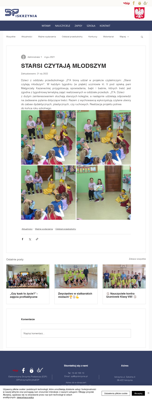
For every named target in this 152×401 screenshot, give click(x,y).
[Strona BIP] (15, 370)
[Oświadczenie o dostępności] (145, 3)
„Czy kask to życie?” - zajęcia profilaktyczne (24, 295)
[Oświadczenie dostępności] (39, 370)
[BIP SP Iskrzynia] (126, 3)
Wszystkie (10, 36)
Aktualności (26, 36)
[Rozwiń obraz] (48, 137)
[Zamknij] (148, 393)
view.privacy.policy (25, 397)
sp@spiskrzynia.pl (79, 376)
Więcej (123, 36)
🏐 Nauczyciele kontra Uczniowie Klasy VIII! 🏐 (121, 295)
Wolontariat (108, 36)
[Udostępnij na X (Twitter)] (29, 239)
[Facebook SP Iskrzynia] (134, 3)
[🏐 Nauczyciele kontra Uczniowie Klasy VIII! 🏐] (124, 276)
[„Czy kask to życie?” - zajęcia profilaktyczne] (27, 276)
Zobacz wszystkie (137, 259)
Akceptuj (138, 393)
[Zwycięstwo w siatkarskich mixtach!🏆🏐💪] (76, 276)
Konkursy (92, 36)
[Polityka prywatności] (139, 3)
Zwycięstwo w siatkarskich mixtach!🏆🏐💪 (75, 295)
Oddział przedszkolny (72, 36)
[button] (62, 26)
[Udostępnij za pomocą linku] (37, 239)
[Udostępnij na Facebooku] (22, 239)
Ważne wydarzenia (47, 36)
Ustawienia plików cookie (116, 393)
